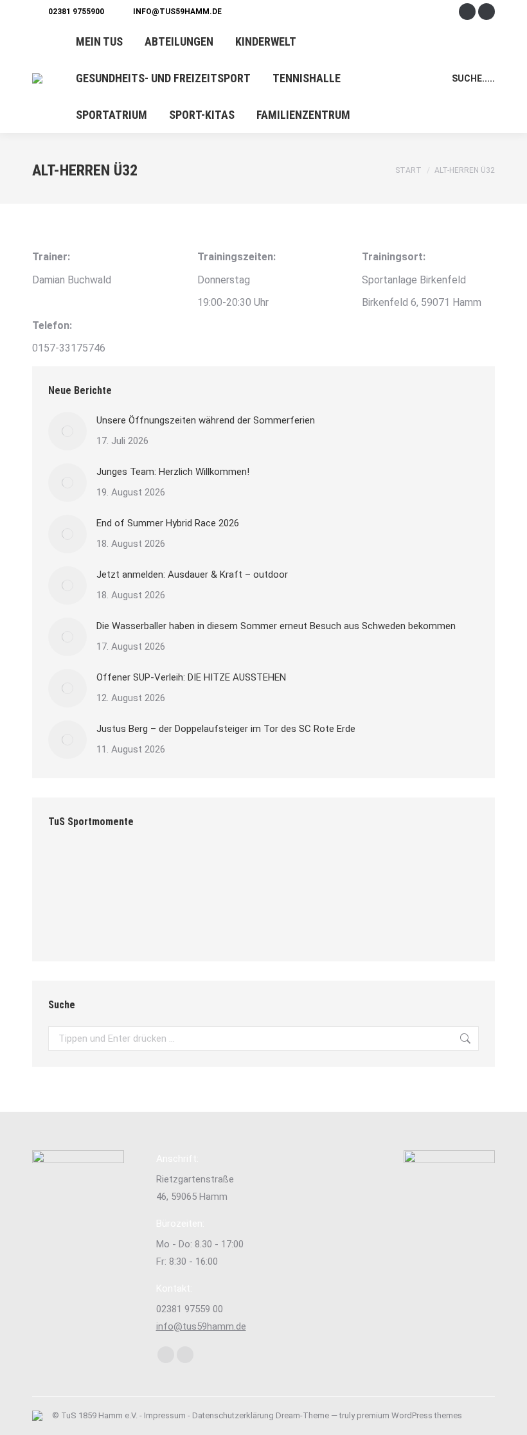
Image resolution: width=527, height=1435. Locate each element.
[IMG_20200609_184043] (73, 871)
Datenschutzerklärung (233, 1415)
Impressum (165, 1415)
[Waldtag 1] (320, 871)
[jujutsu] (73, 920)
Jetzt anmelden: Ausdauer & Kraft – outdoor (192, 574)
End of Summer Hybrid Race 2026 (167, 523)
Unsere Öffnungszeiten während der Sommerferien (205, 420)
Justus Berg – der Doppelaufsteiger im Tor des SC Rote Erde (225, 729)
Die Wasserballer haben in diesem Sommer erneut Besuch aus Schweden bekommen (276, 626)
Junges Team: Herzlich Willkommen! (172, 471)
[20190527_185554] (370, 871)
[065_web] (172, 920)
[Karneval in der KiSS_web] (172, 871)
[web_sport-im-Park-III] (271, 871)
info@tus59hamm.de (177, 11)
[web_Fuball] (221, 871)
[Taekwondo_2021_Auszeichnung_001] (419, 871)
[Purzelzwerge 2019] (122, 920)
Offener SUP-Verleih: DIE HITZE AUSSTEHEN (191, 677)
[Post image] (67, 431)
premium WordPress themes (409, 1415)
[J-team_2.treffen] (122, 871)
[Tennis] (221, 920)
